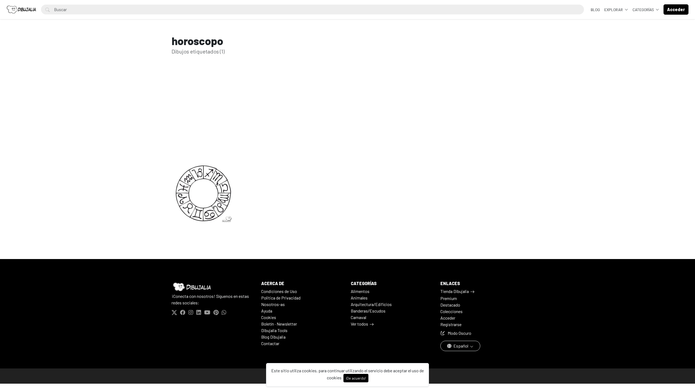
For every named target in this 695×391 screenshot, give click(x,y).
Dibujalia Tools (274, 330)
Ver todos (359, 323)
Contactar (270, 343)
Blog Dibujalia (273, 336)
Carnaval (358, 317)
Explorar (614, 9)
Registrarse (451, 324)
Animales (359, 297)
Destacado (450, 304)
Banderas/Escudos (368, 310)
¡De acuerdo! (356, 378)
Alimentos (360, 291)
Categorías (644, 9)
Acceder (447, 317)
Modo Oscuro (459, 333)
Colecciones (451, 311)
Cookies (268, 317)
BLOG (595, 9)
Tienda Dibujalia (454, 291)
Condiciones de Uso (279, 291)
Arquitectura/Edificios (371, 304)
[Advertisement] (347, 111)
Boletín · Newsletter (279, 323)
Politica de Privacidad (281, 297)
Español (461, 345)
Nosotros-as (273, 304)
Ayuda (266, 310)
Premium (448, 298)
